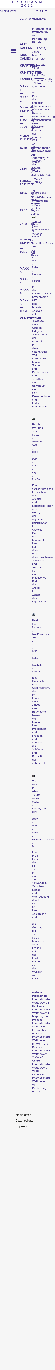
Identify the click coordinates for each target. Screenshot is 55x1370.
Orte (43, 18)
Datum (24, 18)
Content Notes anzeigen (39, 83)
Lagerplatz (30, 79)
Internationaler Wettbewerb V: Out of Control (41, 1056)
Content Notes (8, 11)
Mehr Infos (37, 180)
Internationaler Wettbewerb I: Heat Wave (41, 1003)
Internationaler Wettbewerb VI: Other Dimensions (41, 1069)
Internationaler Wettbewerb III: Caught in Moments (41, 1028)
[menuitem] (23, 1115)
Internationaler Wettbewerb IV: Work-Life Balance (41, 1042)
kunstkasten (31, 72)
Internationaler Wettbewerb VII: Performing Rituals (41, 1084)
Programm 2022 (27, 3)
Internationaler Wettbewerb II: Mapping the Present (41, 1015)
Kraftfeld (29, 65)
